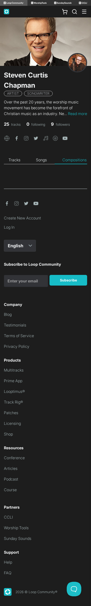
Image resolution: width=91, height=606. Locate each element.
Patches (11, 412)
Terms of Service (19, 335)
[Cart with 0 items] (65, 12)
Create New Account (22, 218)
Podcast (11, 479)
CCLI (8, 517)
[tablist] (45, 160)
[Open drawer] (84, 12)
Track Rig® (13, 402)
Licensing (12, 423)
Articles (10, 468)
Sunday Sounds (17, 538)
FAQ (7, 572)
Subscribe (68, 280)
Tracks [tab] (14, 159)
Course (10, 489)
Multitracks (14, 370)
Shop (8, 434)
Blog (8, 314)
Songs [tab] (41, 159)
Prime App (13, 380)
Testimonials (15, 325)
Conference (14, 457)
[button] (7, 137)
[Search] (74, 12)
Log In (9, 227)
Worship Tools (16, 527)
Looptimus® (14, 391)
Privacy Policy (16, 346)
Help (8, 562)
